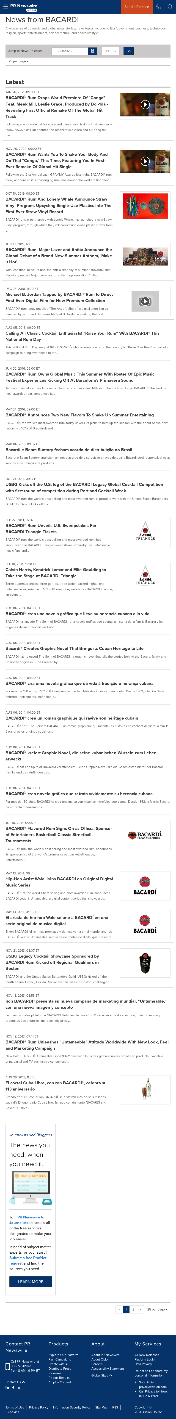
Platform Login (145, 1359)
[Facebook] (13, 1388)
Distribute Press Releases (60, 1371)
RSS (115, 1407)
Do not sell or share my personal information (151, 1373)
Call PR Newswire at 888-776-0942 (25, 1364)
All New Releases (147, 1355)
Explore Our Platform (63, 1355)
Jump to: (25, 51)
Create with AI (58, 1364)
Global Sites (100, 1375)
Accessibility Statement (107, 1368)
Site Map (101, 1407)
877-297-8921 (148, 1396)
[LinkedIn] (8, 1388)
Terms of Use (15, 1407)
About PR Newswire (105, 1355)
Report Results (59, 1377)
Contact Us (14, 1382)
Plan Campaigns (60, 1359)
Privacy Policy (38, 1407)
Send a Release (136, 6)
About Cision (100, 1359)
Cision (147, 1412)
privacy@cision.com (153, 1387)
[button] (92, 51)
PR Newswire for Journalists (27, 1220)
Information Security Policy (72, 1407)
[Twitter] (19, 1388)
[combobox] (110, 51)
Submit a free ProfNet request (28, 1260)
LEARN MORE (30, 1282)
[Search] (170, 7)
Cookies (13, 1412)
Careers (97, 1364)
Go (128, 51)
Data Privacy (143, 1364)
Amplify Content (60, 1382)
